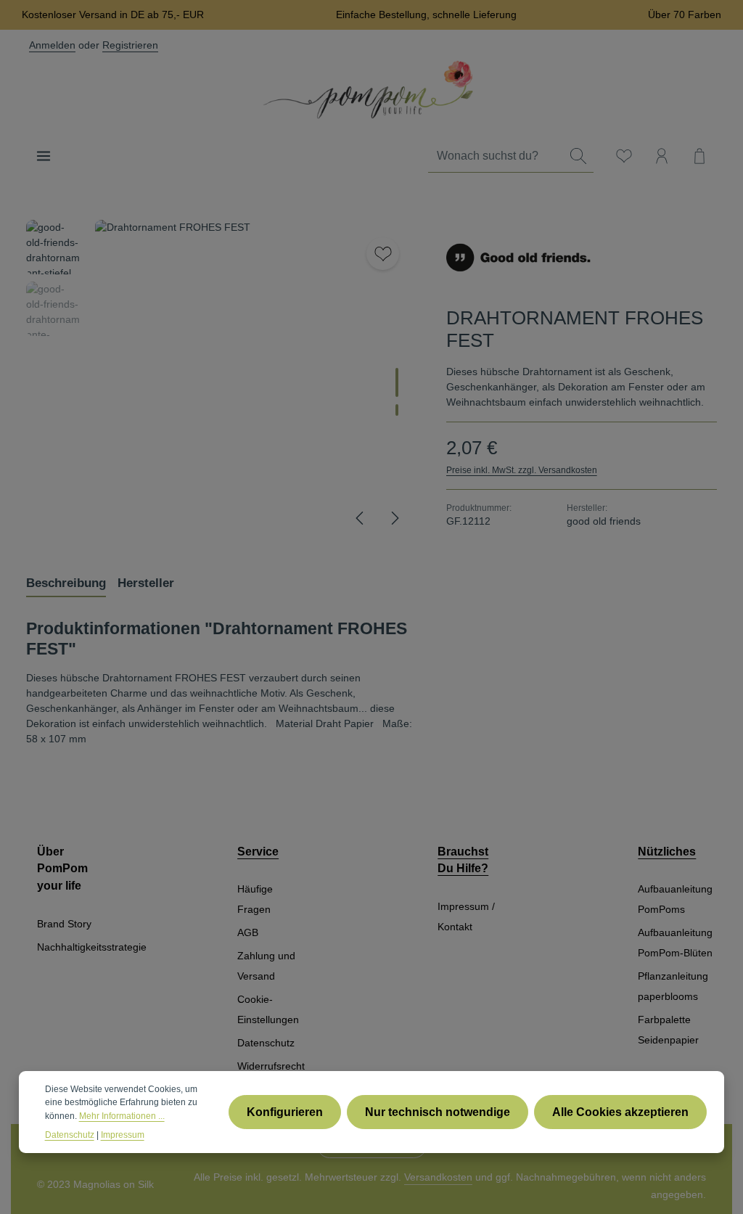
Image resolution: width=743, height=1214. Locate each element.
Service (258, 851)
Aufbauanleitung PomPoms (675, 899)
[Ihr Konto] (661, 156)
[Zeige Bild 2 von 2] (396, 410)
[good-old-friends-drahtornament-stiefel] (255, 380)
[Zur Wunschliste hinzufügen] (382, 253)
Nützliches (667, 851)
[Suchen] (578, 156)
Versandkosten (438, 1177)
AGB (247, 932)
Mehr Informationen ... (122, 1116)
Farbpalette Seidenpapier (668, 1030)
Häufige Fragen (255, 899)
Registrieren (130, 45)
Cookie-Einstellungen (268, 1009)
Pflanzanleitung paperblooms (673, 986)
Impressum (122, 1135)
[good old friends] (518, 257)
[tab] (66, 583)
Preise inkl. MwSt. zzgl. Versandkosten (521, 470)
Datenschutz (266, 1043)
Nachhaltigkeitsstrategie (92, 947)
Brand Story (64, 924)
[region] (222, 380)
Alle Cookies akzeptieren (620, 1112)
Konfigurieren (285, 1112)
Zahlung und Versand (266, 966)
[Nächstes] (394, 518)
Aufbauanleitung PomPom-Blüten (675, 943)
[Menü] (43, 156)
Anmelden (52, 45)
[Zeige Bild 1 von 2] (396, 382)
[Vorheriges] (360, 518)
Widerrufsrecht (271, 1066)
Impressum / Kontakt (466, 916)
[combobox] (496, 156)
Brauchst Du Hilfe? (463, 860)
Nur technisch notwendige (437, 1112)
